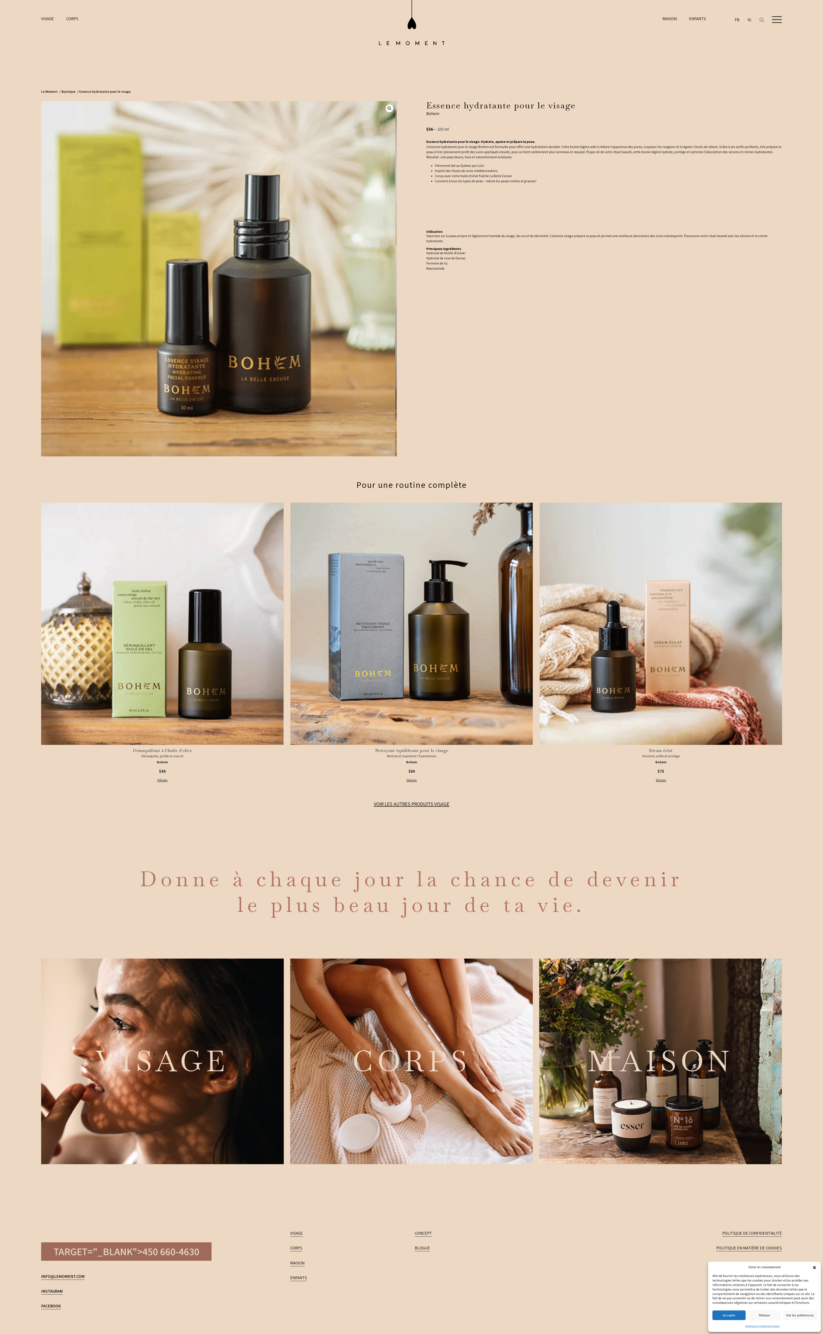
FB (737, 19)
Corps (72, 18)
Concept (423, 1233)
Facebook (51, 1306)
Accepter (729, 1315)
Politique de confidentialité (752, 1233)
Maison (669, 18)
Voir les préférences (800, 1315)
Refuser (764, 1315)
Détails (162, 780)
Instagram (52, 1291)
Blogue (422, 1248)
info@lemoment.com (63, 1276)
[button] (814, 1267)
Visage (47, 18)
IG (749, 19)
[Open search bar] (766, 19)
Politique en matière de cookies (762, 1326)
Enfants (697, 18)
